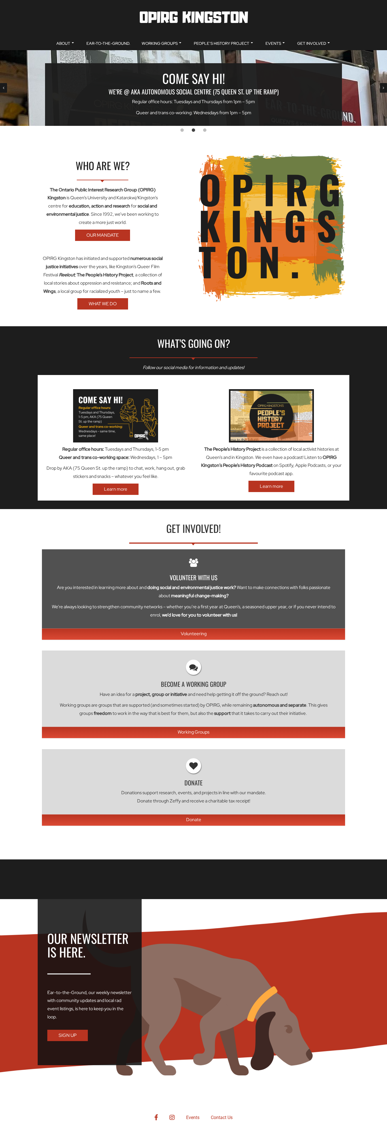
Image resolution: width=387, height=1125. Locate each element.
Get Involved (311, 43)
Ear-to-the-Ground (66, 992)
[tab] (182, 130)
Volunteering (194, 634)
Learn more (115, 489)
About (63, 43)
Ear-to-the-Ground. (108, 43)
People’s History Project (221, 43)
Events (273, 43)
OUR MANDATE (102, 235)
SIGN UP (67, 1035)
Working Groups (160, 43)
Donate (193, 820)
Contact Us (222, 1117)
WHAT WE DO (103, 304)
